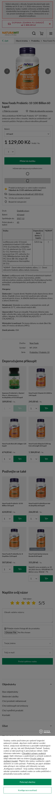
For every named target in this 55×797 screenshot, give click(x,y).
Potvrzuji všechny (27, 782)
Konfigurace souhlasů (27, 790)
